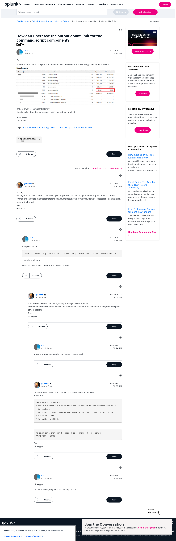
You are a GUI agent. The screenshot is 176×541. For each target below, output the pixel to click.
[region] (38, 533)
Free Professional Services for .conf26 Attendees (142, 210)
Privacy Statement (12, 536)
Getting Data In (62, 21)
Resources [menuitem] (116, 4)
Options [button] (153, 21)
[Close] (72, 529)
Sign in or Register (146, 527)
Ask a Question (145, 12)
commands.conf (31, 127)
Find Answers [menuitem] (64, 4)
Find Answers (22, 21)
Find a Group (142, 130)
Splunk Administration (42, 21)
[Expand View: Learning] (107, 4)
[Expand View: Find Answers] (72, 4)
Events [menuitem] (79, 4)
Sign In (165, 4)
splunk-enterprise (83, 127)
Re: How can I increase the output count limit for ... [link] (95, 21)
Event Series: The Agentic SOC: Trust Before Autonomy (141, 185)
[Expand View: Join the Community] (54, 4)
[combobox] (72, 12)
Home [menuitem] (27, 4)
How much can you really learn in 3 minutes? (141, 156)
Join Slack (142, 93)
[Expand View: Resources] (122, 4)
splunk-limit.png (28, 138)
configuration (49, 127)
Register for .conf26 (143, 51)
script (68, 127)
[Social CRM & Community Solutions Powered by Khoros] (154, 511)
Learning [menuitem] (102, 4)
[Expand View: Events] (83, 4)
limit (60, 127)
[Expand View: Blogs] (94, 4)
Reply (114, 154)
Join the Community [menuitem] (44, 4)
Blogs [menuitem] (90, 4)
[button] (120, 30)
